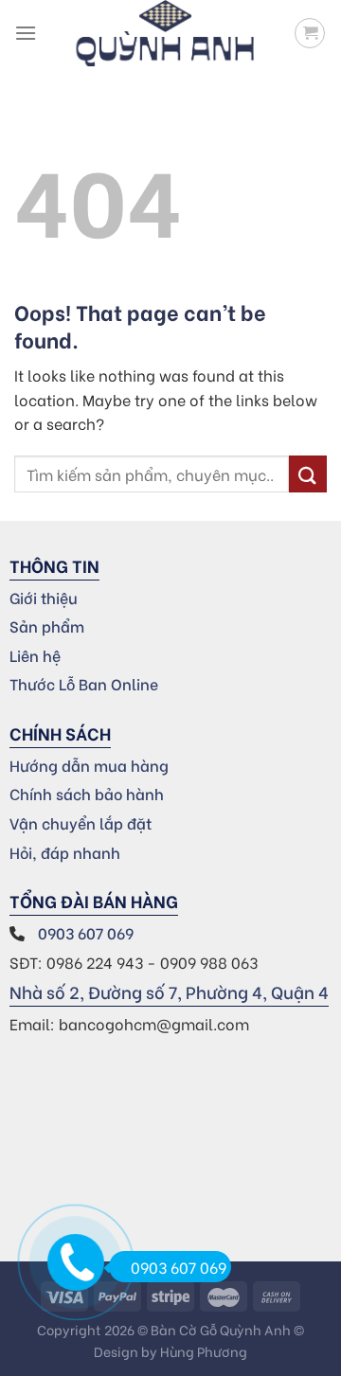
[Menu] (25, 32)
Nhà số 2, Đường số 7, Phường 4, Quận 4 (169, 991)
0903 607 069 (87, 932)
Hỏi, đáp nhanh (64, 852)
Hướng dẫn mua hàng (89, 765)
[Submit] (308, 474)
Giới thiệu (43, 597)
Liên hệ (35, 655)
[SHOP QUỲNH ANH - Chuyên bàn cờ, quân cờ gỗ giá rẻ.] (165, 33)
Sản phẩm (46, 625)
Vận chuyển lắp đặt (80, 822)
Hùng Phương (203, 1351)
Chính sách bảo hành (86, 793)
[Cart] (310, 33)
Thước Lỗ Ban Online (83, 683)
